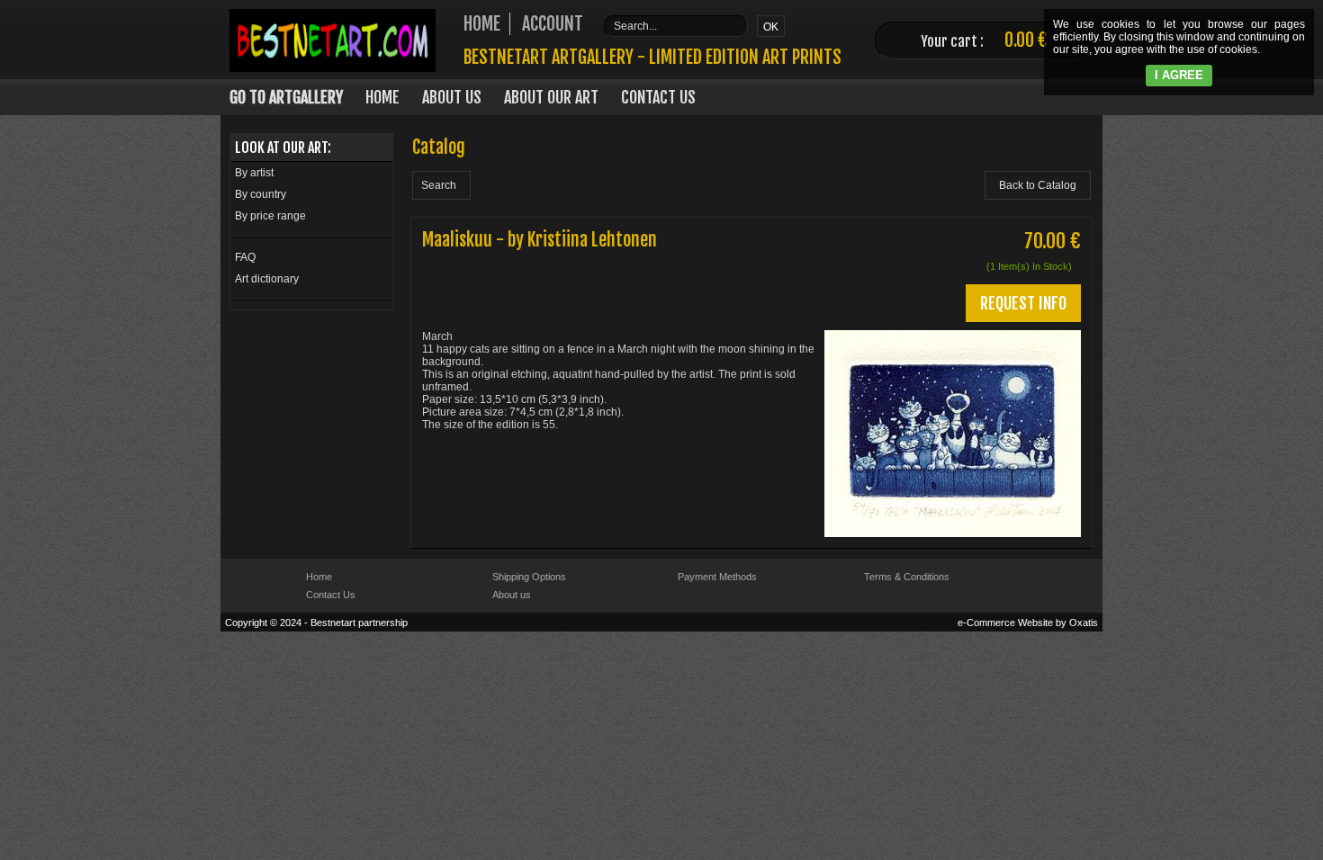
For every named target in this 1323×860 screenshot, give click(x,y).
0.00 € (1026, 40)
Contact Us (658, 97)
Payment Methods (717, 576)
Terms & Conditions (907, 576)
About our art (551, 97)
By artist (254, 172)
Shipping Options (529, 576)
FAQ (245, 257)
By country (260, 194)
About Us (452, 97)
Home (382, 97)
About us (511, 594)
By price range (270, 216)
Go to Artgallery (286, 97)
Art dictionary (267, 279)
